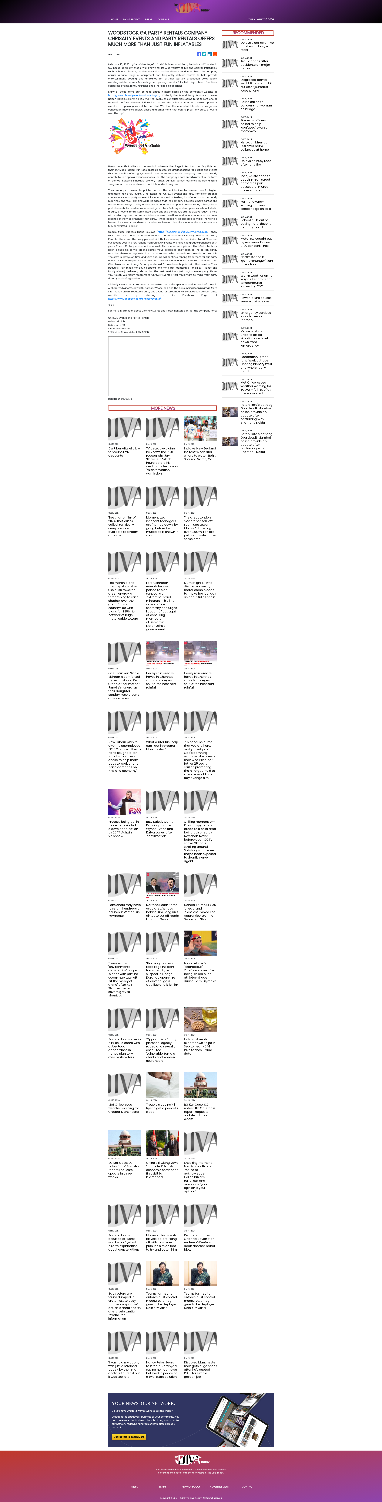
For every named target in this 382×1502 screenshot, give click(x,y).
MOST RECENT (131, 19)
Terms (163, 1486)
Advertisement (219, 1486)
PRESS (148, 19)
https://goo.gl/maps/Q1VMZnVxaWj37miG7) (184, 232)
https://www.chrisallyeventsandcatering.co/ (134, 95)
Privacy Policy (191, 1486)
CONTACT (163, 19)
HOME (114, 19)
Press (134, 1486)
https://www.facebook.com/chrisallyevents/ (134, 298)
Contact (248, 1486)
